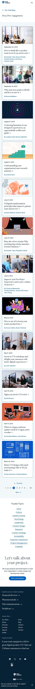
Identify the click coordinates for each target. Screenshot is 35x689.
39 (31, 488)
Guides (4, 632)
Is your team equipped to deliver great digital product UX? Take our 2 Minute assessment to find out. (16, 645)
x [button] (32, 685)
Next (17, 492)
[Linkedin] (10, 659)
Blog (19, 622)
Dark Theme (19, 679)
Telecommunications (11, 604)
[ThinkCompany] (6, 2)
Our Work (5, 620)
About (4, 622)
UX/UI (18, 509)
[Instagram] (20, 659)
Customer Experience (19, 540)
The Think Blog (9, 10)
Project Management (18, 543)
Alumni (20, 627)
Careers (20, 625)
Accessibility (19, 536)
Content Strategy (19, 533)
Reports (4, 630)
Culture (19, 512)
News (20, 620)
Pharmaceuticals (9, 600)
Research (19, 529)
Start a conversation (17, 578)
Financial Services (9, 595)
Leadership (18, 523)
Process (4, 627)
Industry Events (19, 516)
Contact (20, 630)
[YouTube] (25, 659)
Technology (19, 519)
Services (5, 625)
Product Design (19, 526)
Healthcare (6, 609)
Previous (19, 483)
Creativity (19, 546)
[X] (15, 659)
